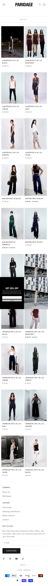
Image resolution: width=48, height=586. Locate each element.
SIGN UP (12, 300)
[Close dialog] (47, 278)
